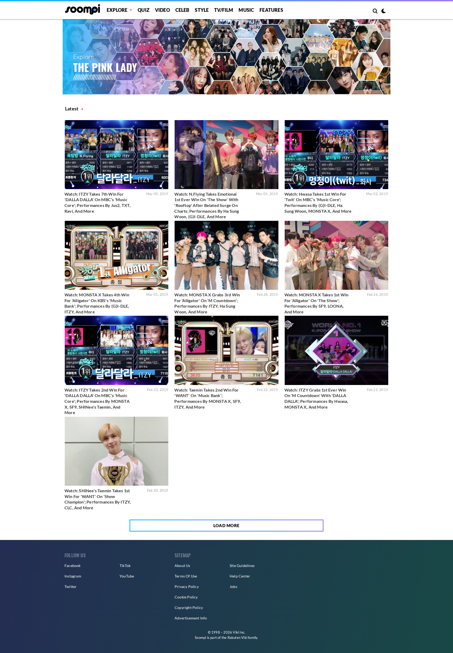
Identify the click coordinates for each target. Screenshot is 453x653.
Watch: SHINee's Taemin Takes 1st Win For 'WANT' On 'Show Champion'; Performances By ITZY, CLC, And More (97, 499)
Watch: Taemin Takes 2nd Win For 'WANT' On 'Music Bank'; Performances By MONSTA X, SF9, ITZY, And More (207, 398)
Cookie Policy (186, 597)
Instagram (72, 576)
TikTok (125, 565)
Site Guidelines (242, 565)
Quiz (143, 10)
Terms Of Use (186, 576)
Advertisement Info (191, 618)
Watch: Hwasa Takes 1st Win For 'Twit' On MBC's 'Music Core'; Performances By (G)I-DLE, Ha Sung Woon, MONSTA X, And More (318, 202)
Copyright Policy (189, 607)
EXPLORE (117, 10)
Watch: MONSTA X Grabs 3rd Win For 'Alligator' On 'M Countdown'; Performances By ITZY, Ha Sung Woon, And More (207, 303)
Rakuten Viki (237, 637)
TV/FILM (223, 10)
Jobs (233, 586)
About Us (182, 565)
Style (202, 10)
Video (162, 10)
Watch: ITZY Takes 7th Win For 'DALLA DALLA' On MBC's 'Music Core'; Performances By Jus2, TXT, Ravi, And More (97, 202)
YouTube (127, 576)
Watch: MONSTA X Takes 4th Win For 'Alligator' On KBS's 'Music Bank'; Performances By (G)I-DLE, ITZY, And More (96, 303)
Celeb (182, 10)
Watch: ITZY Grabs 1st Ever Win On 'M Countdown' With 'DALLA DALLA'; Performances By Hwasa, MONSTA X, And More (316, 398)
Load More (226, 525)
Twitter (70, 586)
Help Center (240, 576)
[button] (74, 109)
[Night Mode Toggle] (383, 11)
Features (271, 10)
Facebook (72, 565)
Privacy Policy (187, 586)
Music (246, 10)
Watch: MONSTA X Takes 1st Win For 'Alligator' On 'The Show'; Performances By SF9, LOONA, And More (316, 303)
